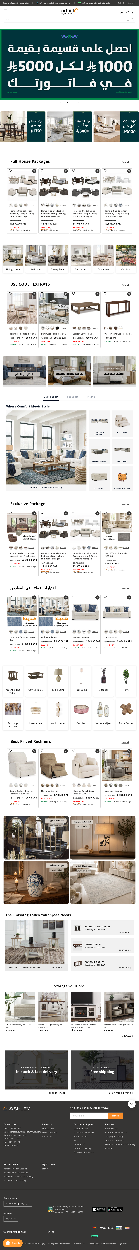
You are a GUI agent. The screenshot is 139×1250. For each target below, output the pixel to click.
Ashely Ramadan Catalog (15, 1168)
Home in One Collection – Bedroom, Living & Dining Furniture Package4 (53, 214)
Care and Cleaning (82, 1148)
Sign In (45, 1168)
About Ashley (48, 1128)
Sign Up (115, 1115)
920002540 (16, 1128)
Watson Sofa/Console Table (118, 334)
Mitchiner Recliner (113, 791)
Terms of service (79, 1244)
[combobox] (69, 20)
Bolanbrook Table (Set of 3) (23, 334)
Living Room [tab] (51, 397)
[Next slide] (78, 103)
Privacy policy (65, 1244)
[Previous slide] (61, 103)
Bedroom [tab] (72, 397)
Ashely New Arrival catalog (16, 1172)
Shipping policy (93, 1244)
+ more (31, 205)
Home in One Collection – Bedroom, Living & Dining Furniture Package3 (85, 214)
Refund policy (53, 1244)
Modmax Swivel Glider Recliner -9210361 (83, 792)
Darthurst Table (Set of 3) (54, 334)
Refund (108, 1148)
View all (125, 162)
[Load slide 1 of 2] (67, 103)
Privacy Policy (111, 1128)
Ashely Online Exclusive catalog (18, 1176)
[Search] (132, 20)
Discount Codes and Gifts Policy (120, 1144)
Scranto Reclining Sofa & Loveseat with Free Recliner (23, 554)
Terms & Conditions (114, 1140)
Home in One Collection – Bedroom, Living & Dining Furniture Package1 (22, 214)
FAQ (76, 1140)
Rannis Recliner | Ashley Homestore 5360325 (21, 792)
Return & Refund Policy (116, 1132)
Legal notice (123, 1244)
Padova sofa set (49, 637)
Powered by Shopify (37, 1244)
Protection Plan (81, 1136)
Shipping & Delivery (114, 1136)
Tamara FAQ (79, 1144)
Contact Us (47, 1136)
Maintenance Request (84, 1132)
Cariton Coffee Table (83, 334)
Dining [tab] (91, 397)
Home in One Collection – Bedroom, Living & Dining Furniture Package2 (117, 214)
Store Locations (49, 1132)
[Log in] (121, 12)
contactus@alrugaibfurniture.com (25, 1131)
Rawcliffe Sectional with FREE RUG (116, 554)
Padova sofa (111, 637)
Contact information (108, 1244)
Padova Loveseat (81, 637)
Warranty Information (84, 1152)
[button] (128, 19)
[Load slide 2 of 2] (72, 103)
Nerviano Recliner (49, 791)
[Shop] (22, 132)
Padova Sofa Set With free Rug (22, 638)
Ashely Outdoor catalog (15, 1180)
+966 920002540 (16, 1232)
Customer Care (81, 1128)
